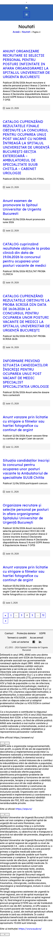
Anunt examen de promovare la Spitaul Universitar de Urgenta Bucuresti (22, 207)
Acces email (36, 637)
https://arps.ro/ (24, 808)
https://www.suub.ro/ (30, 928)
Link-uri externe (20, 641)
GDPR (42, 633)
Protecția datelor (26, 633)
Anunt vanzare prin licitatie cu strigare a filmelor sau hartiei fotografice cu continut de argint (25, 423)
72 (43, 615)
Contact (9, 633)
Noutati (26, 31)
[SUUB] (26, 7)
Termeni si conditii (17, 637)
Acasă (16, 31)
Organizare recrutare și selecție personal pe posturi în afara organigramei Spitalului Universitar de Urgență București (26, 513)
